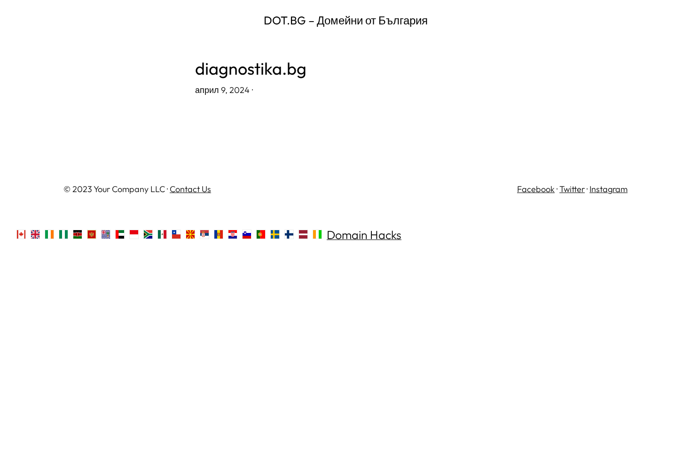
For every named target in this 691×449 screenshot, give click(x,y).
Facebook (536, 189)
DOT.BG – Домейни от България (346, 20)
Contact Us (190, 189)
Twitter (572, 189)
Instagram (608, 189)
